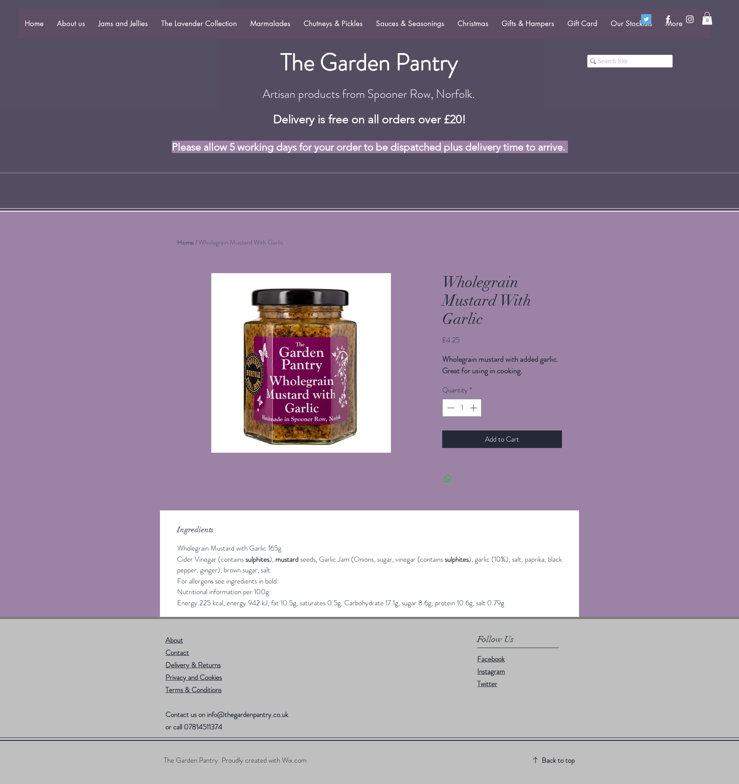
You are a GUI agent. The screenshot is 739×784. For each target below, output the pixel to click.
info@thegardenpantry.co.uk (247, 714)
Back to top (558, 760)
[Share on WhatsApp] (448, 479)
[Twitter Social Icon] (646, 19)
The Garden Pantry (369, 62)
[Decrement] (449, 407)
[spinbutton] (462, 407)
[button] (707, 18)
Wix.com (294, 760)
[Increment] (474, 407)
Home (185, 242)
